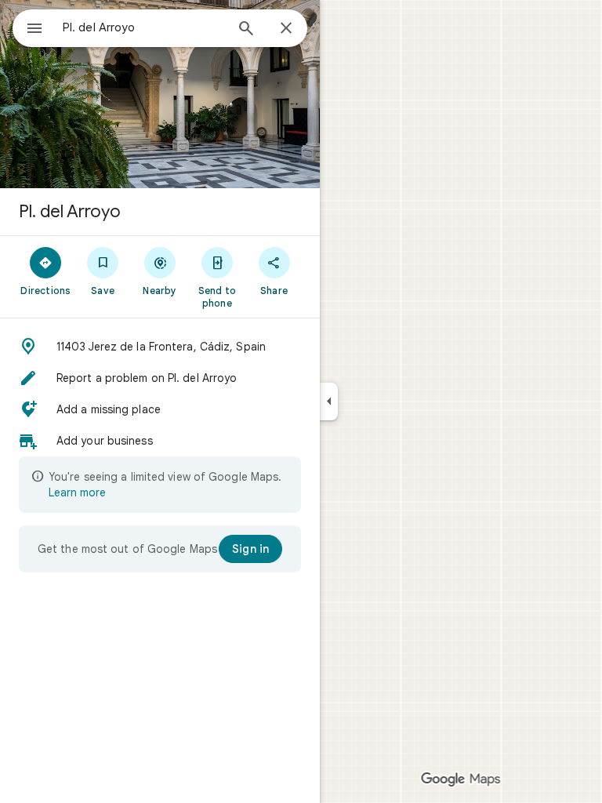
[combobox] (143, 27)
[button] (160, 346)
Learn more (77, 492)
